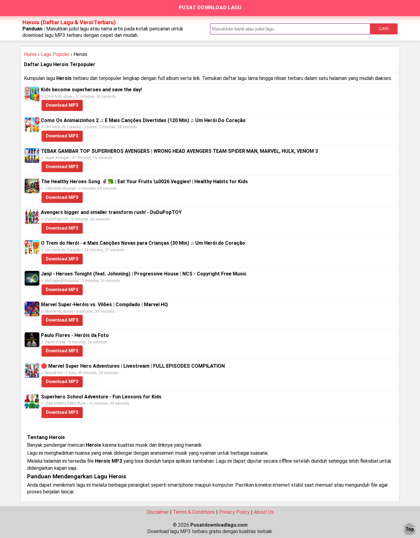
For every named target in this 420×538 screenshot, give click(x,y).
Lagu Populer (55, 54)
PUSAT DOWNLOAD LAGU (210, 7)
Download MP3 (62, 105)
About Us (264, 512)
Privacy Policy (234, 512)
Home (30, 54)
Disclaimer (157, 512)
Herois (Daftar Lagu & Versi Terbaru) (69, 22)
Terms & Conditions (194, 512)
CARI (384, 28)
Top (409, 529)
